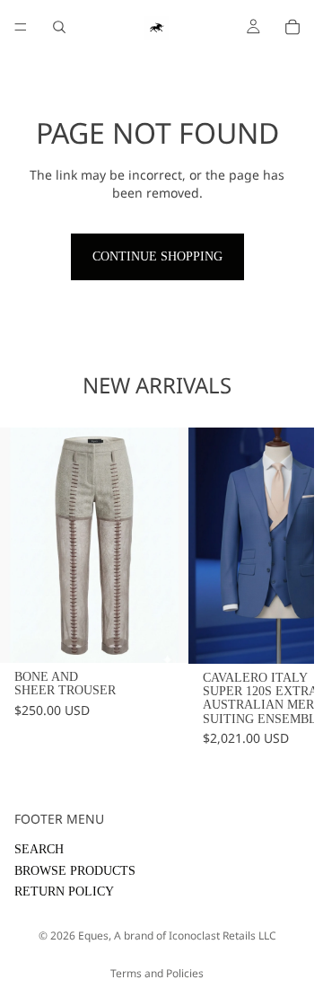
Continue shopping (157, 256)
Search (39, 849)
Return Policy (64, 891)
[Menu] (20, 27)
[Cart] (292, 27)
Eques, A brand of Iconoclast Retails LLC (177, 935)
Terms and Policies (157, 973)
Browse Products (74, 871)
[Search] (59, 27)
